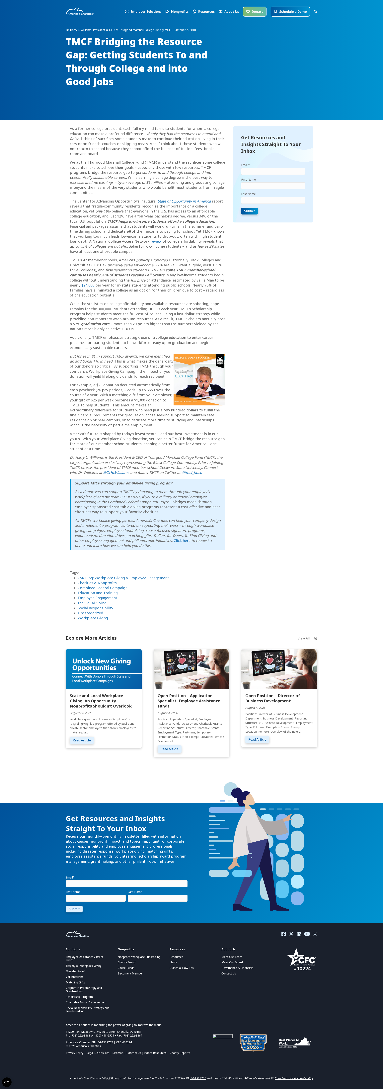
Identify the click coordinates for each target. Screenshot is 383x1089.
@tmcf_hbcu (191, 472)
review (156, 241)
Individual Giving (92, 603)
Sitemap (118, 1053)
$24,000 (87, 285)
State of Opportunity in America (184, 201)
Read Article (83, 740)
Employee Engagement (97, 597)
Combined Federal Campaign (102, 587)
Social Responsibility (95, 608)
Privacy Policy (74, 1053)
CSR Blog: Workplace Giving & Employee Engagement (123, 577)
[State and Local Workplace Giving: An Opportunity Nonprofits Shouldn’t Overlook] (104, 668)
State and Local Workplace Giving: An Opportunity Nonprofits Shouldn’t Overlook (101, 701)
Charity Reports (180, 1053)
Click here (182, 540)
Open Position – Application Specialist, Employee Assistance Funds (189, 701)
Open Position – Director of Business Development (272, 698)
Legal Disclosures (98, 1053)
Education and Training (98, 592)
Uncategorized (90, 613)
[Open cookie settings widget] (7, 1082)
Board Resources (155, 1053)
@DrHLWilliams (116, 472)
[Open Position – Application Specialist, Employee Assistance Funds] (191, 668)
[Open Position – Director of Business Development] (279, 668)
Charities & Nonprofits (97, 582)
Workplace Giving (93, 618)
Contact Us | (135, 1053)
